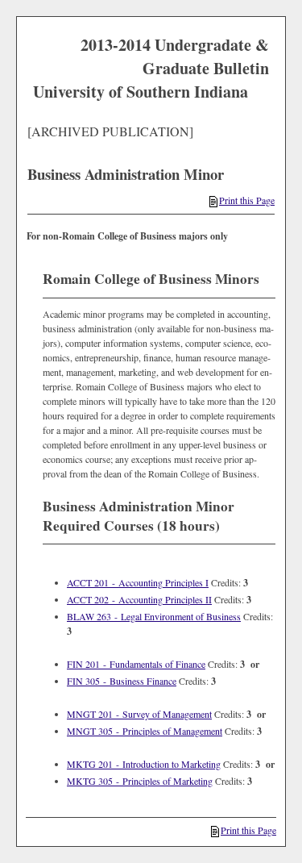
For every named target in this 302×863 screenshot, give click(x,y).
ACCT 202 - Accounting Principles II (139, 599)
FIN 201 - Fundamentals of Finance (136, 663)
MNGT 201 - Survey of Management (139, 713)
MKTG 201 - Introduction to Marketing (144, 763)
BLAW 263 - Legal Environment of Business (154, 616)
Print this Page (247, 200)
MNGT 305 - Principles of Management (144, 730)
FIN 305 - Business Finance (121, 680)
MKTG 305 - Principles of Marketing (140, 780)
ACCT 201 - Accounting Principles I (138, 582)
